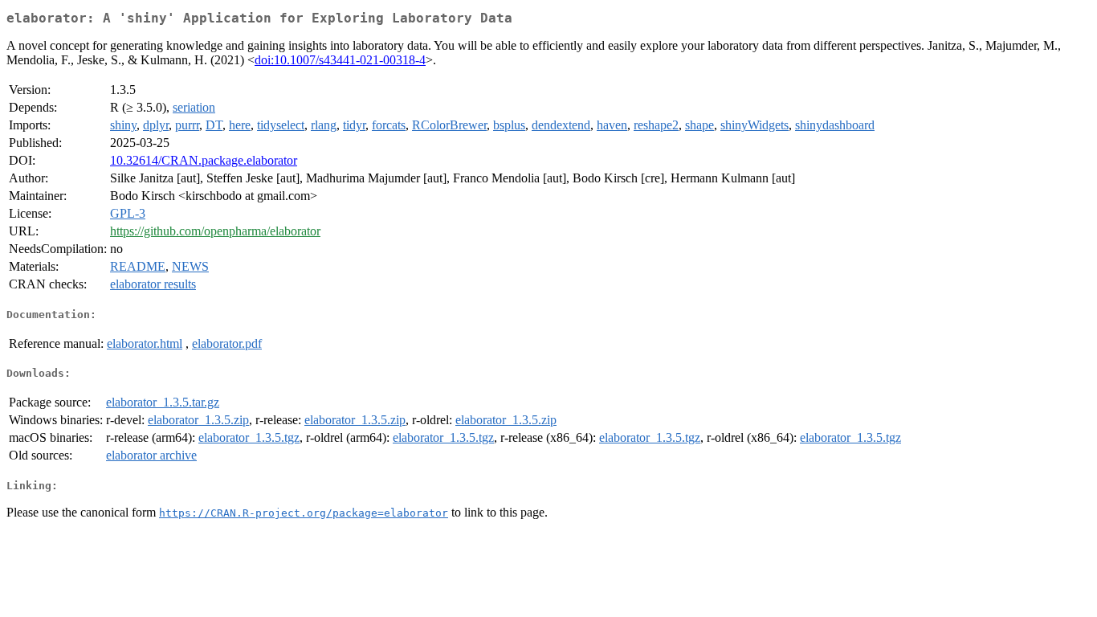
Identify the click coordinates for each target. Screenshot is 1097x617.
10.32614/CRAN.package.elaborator (203, 160)
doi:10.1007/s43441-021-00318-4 (340, 60)
